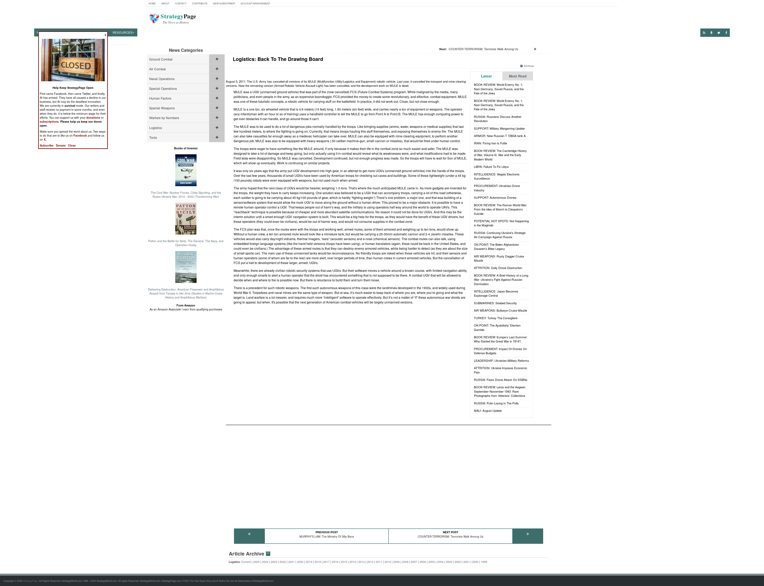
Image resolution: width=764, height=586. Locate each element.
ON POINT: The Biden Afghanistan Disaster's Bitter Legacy (496, 246)
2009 (396, 562)
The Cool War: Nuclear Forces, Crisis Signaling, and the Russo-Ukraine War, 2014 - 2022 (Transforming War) (186, 195)
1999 (484, 562)
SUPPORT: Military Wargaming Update (499, 128)
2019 (309, 562)
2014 (353, 562)
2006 (423, 562)
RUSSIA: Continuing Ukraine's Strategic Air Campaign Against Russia (500, 235)
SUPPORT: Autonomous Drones (495, 197)
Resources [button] (123, 32)
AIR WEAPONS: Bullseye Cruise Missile (500, 310)
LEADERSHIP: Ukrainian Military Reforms (501, 360)
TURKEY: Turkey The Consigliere (495, 318)
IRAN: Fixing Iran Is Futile (490, 143)
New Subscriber (224, 3)
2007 (414, 562)
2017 (326, 562)
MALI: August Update (488, 410)
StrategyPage (30, 580)
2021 (291, 562)
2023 (274, 562)
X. (45, 139)
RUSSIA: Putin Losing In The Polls (496, 403)
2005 (431, 562)
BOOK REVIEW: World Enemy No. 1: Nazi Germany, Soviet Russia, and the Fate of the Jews (499, 88)
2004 (440, 562)
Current (246, 562)
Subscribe (47, 145)
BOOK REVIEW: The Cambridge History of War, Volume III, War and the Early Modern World (500, 155)
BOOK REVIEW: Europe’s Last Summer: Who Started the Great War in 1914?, (500, 339)
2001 (466, 562)
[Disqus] (388, 475)
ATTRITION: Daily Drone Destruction (498, 268)
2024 (265, 562)
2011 (379, 562)
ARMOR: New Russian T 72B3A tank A (500, 136)
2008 (405, 562)
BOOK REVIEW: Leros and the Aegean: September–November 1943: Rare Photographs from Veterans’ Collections (500, 391)
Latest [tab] (486, 76)
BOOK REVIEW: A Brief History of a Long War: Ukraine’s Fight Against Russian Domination (501, 279)
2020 (300, 562)
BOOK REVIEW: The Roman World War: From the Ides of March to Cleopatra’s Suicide (500, 209)
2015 (344, 562)
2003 (449, 562)
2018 (318, 562)
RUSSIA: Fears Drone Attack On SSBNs (500, 380)
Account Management (255, 3)
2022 (283, 562)
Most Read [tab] (518, 76)
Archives (529, 66)
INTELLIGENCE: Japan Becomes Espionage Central (496, 293)
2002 (458, 562)
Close (72, 145)
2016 (335, 562)
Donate (61, 145)
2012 (370, 562)
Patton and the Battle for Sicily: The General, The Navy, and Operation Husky (185, 243)
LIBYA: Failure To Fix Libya (491, 166)
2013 (361, 562)
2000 (475, 562)
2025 (256, 562)
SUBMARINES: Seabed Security (495, 303)
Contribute (200, 3)
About (165, 3)
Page (178, 18)
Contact (180, 3)
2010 (388, 562)
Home (152, 3)
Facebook (80, 135)
